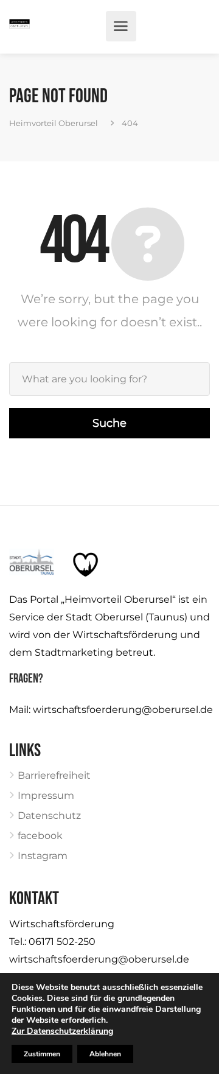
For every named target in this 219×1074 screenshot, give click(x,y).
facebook (40, 835)
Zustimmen (42, 1054)
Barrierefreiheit (54, 775)
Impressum (46, 795)
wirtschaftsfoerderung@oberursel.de (123, 709)
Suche (109, 423)
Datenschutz (49, 815)
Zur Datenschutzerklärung (62, 1031)
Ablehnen (105, 1054)
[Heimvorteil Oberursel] (19, 26)
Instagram (43, 856)
